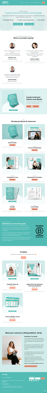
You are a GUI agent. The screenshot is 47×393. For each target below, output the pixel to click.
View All (23, 257)
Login (40, 2)
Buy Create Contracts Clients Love (30, 366)
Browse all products (18, 24)
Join (43, 2)
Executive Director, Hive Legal (12, 59)
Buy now (29, 106)
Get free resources (29, 24)
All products (22, 2)
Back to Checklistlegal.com (34, 2)
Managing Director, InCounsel (12, 81)
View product (12, 287)
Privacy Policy (10, 390)
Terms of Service (4, 390)
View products (34, 150)
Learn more (35, 106)
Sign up (43, 378)
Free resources (27, 2)
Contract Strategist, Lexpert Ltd (35, 60)
